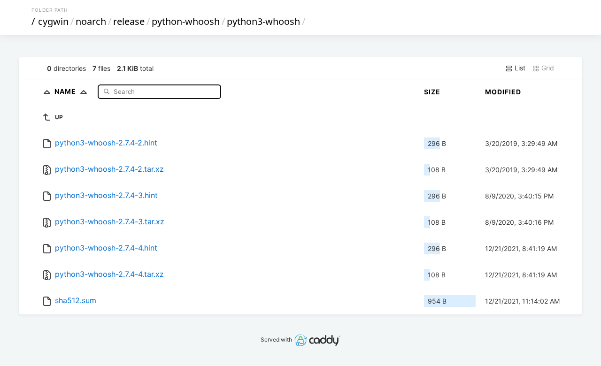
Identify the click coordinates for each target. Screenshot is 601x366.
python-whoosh (186, 21)
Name (66, 91)
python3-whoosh (263, 21)
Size (432, 92)
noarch (91, 21)
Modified (503, 92)
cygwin (53, 21)
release (129, 21)
